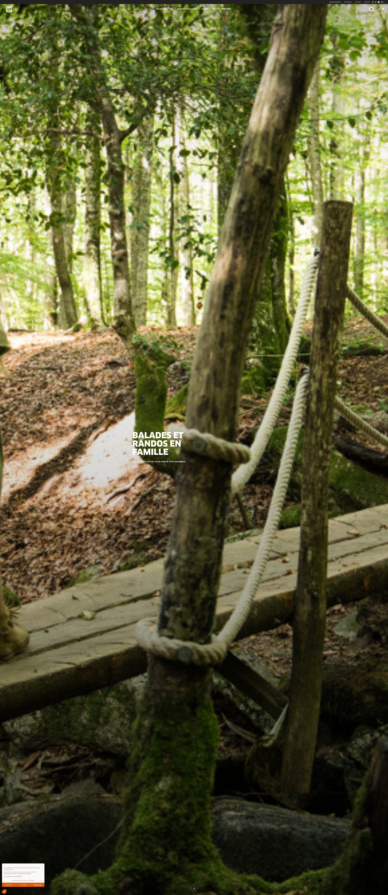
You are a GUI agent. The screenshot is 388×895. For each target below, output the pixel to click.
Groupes (358, 2)
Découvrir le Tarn (164, 9)
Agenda (204, 9)
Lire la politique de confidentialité (13, 876)
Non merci (9, 885)
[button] (4, 891)
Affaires (367, 2)
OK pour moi (37, 885)
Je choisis (23, 885)
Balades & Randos (335, 2)
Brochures (348, 2)
